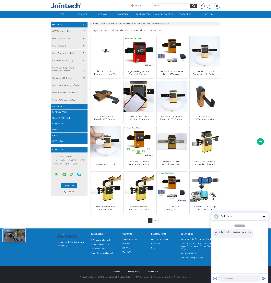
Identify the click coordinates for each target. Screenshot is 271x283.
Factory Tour (143, 14)
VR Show (102, 14)
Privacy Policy (134, 272)
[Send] (264, 278)
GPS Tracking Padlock (69, 31)
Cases (55, 135)
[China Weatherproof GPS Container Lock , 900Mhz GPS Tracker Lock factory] (205, 51)
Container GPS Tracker (69, 78)
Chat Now (207, 14)
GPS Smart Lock (69, 46)
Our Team (127, 252)
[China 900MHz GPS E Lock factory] (105, 141)
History (126, 244)
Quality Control (164, 14)
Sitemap (116, 272)
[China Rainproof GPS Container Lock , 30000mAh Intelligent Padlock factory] (172, 51)
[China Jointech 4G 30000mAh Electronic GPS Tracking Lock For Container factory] (172, 96)
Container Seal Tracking (69, 61)
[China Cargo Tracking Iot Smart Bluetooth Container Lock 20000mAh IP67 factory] (139, 51)
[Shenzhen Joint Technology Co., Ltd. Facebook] (202, 6)
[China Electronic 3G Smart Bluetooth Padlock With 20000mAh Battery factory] (105, 51)
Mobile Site (153, 272)
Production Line (159, 240)
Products (82, 14)
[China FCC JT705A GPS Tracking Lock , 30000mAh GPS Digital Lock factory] (172, 187)
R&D (153, 248)
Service (126, 248)
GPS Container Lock (69, 39)
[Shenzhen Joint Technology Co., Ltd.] (57, 174)
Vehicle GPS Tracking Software (69, 85)
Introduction (129, 240)
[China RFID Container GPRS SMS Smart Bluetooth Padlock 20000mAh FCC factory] (139, 96)
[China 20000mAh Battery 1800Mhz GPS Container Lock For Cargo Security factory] (105, 96)
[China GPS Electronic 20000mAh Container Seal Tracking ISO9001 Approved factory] (205, 96)
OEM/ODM (156, 244)
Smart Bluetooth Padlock (69, 53)
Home (61, 14)
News (55, 130)
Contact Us (185, 14)
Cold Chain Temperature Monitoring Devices (69, 69)
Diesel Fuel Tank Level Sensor (69, 93)
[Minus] (264, 216)
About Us (123, 14)
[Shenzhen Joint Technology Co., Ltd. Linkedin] (217, 6)
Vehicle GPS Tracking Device (69, 100)
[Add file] (215, 278)
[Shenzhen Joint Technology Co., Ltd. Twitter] (209, 6)
